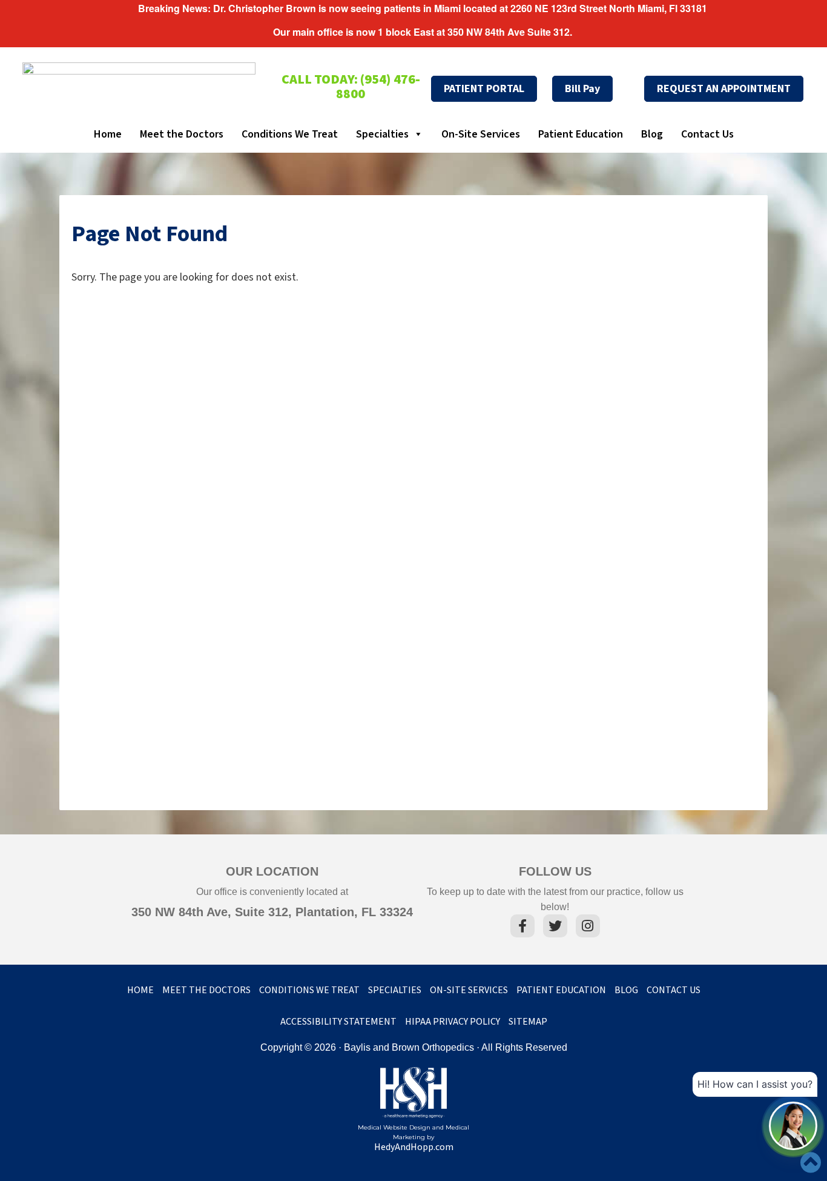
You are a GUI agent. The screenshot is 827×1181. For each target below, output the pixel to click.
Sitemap (528, 1022)
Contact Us (707, 134)
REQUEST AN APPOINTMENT (724, 89)
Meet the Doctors (181, 134)
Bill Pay (582, 89)
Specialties (382, 134)
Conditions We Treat (290, 134)
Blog (652, 134)
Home (108, 134)
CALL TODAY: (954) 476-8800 (351, 87)
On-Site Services (480, 134)
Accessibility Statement (338, 1022)
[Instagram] (588, 928)
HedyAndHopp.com (413, 1147)
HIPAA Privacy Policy (452, 1022)
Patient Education (580, 134)
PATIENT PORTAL (484, 89)
